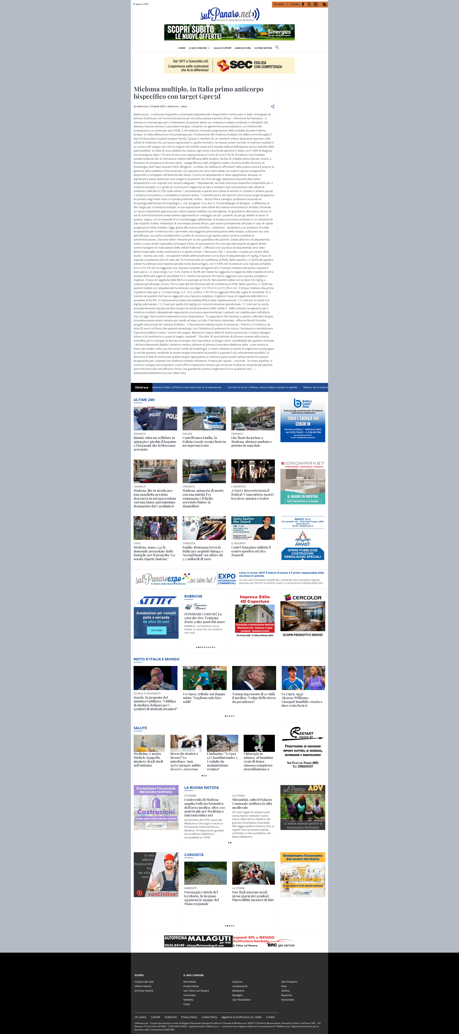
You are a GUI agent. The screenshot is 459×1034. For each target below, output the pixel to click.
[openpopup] (325, 48)
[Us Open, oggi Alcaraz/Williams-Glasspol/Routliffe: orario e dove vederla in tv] (303, 678)
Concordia (189, 995)
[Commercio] (302, 895)
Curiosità (194, 854)
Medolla (188, 999)
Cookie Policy (209, 1017)
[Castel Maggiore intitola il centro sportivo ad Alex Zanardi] (253, 528)
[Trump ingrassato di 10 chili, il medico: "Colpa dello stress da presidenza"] (254, 678)
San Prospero (289, 981)
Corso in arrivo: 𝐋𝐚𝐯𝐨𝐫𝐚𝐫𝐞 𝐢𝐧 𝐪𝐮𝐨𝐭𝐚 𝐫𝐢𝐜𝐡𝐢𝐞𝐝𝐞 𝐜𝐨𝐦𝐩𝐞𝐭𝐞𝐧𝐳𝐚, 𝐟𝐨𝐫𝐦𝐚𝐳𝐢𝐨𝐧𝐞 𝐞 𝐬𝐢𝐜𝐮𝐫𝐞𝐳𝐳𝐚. (278, 574)
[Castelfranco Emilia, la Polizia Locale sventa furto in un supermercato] (204, 418)
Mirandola (189, 981)
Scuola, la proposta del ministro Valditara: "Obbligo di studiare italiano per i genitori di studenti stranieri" (155, 703)
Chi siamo (279, 4)
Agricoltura (243, 48)
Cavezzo (237, 981)
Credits (270, 1017)
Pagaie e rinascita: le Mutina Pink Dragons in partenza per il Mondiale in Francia (204, 898)
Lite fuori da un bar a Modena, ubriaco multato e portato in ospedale (222, 387)
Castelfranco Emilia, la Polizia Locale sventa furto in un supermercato (204, 442)
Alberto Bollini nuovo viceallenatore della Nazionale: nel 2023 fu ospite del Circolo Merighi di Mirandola (204, 807)
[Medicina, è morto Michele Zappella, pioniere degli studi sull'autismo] (149, 743)
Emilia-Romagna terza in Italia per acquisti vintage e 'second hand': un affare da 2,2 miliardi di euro (203, 553)
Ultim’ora (141, 387)
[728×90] (229, 39)
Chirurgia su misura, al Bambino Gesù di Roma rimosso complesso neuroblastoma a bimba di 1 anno (258, 761)
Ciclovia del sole (144, 981)
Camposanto (239, 986)
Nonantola (287, 999)
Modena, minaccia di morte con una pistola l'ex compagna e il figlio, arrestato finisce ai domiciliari (203, 498)
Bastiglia (237, 995)
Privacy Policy (189, 1017)
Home (181, 48)
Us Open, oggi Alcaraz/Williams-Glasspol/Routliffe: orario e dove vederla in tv (301, 700)
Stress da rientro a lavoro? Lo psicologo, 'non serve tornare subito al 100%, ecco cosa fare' (185, 761)
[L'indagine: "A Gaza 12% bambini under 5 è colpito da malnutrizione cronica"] (222, 743)
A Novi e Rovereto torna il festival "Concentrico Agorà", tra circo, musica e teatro (253, 494)
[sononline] (156, 895)
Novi (284, 986)
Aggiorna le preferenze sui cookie (242, 1017)
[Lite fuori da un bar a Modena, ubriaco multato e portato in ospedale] (253, 418)
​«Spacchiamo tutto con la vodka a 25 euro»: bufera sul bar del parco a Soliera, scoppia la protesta (253, 898)
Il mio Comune (198, 48)
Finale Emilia (191, 986)
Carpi (186, 1004)
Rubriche (193, 596)
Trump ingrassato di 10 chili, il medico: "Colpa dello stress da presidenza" (254, 698)
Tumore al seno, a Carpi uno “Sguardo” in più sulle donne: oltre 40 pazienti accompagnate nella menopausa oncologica (252, 807)
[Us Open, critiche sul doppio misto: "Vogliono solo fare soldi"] (205, 678)
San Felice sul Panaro (196, 990)
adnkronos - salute (177, 106)
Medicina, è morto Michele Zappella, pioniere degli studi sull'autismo (148, 759)
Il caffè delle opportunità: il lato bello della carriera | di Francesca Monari (205, 618)
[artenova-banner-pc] (229, 941)
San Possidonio (241, 999)
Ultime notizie (263, 48)
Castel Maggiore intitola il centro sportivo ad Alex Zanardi (251, 551)
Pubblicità (171, 1017)
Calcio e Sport (222, 48)
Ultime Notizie (143, 986)
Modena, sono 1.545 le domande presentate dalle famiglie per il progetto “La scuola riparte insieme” (154, 553)
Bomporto (238, 990)
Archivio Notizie (143, 990)
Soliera (285, 990)
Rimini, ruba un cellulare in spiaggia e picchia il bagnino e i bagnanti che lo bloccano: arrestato (155, 443)
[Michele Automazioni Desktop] (229, 65)
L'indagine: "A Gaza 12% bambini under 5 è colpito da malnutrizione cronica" (222, 761)
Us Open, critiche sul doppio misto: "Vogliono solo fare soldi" (204, 698)
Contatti (294, 4)
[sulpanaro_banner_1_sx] (302, 828)
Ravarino (286, 995)
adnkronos (142, 106)
